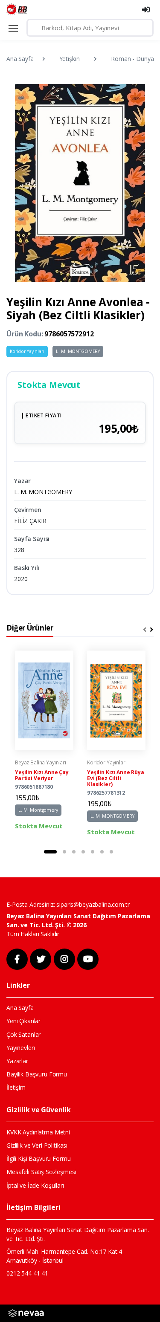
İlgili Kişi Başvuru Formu (38, 1158)
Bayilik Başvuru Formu (36, 1074)
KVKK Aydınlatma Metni (38, 1132)
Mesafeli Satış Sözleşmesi (41, 1172)
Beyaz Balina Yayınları (40, 762)
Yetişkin (69, 59)
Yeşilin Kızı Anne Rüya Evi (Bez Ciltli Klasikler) (115, 778)
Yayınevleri (20, 1048)
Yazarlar (17, 1061)
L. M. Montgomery (38, 810)
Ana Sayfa (20, 59)
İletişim (16, 1087)
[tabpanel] (44, 743)
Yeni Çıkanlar (23, 1021)
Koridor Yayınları (27, 351)
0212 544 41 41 (27, 1273)
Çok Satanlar (23, 1034)
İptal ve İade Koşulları (35, 1185)
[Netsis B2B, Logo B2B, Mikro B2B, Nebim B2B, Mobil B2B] (26, 1312)
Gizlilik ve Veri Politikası (36, 1145)
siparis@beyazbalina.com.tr (92, 904)
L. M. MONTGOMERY (78, 351)
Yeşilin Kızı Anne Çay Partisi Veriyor (42, 775)
